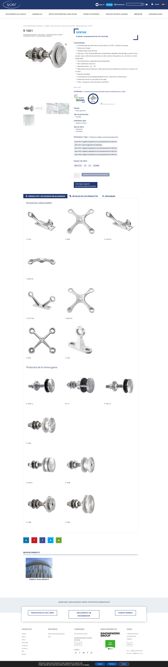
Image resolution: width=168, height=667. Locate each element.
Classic (24, 634)
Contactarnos (125, 612)
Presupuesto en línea (42, 612)
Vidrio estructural (56, 26)
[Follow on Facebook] (79, 652)
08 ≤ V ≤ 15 (78, 166)
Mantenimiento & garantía (56, 634)
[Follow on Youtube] (83, 652)
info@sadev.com (137, 653)
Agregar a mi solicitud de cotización (95, 175)
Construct (25, 645)
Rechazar (112, 664)
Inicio (24, 26)
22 (90, 166)
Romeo (24, 654)
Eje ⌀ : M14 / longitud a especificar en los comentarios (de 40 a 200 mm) (96, 148)
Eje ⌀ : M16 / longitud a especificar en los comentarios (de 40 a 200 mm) (96, 151)
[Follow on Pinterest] (87, 652)
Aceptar (100, 664)
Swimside (25, 642)
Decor (23, 639)
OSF (23, 651)
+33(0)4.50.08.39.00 (136, 651)
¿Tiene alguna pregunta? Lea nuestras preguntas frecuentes (85, 185)
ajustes (87, 665)
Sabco (24, 637)
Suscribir (78, 644)
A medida (96, 166)
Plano (129, 644)
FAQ (49, 637)
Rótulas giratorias (81, 26)
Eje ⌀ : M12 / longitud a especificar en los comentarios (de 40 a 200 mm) (96, 142)
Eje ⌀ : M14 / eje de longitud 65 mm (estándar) (88, 145)
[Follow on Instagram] (91, 652)
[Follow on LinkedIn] (75, 652)
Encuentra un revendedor (84, 614)
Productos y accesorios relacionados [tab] (46, 196)
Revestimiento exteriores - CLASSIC (38, 26)
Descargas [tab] (110, 196)
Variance (24, 648)
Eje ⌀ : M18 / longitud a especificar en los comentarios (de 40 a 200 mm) (96, 154)
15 (85, 166)
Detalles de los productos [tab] (85, 196)
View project (39, 573)
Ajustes (124, 664)
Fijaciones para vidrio (68, 26)
